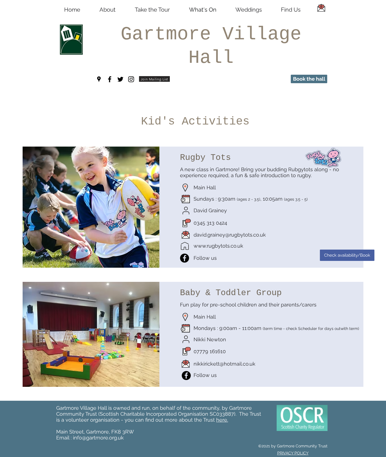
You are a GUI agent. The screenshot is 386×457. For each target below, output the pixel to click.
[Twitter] (120, 79)
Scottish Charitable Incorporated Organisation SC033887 (167, 414)
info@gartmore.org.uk (98, 438)
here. (222, 420)
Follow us (205, 258)
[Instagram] (131, 79)
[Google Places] (99, 79)
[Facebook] (110, 79)
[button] (154, 79)
